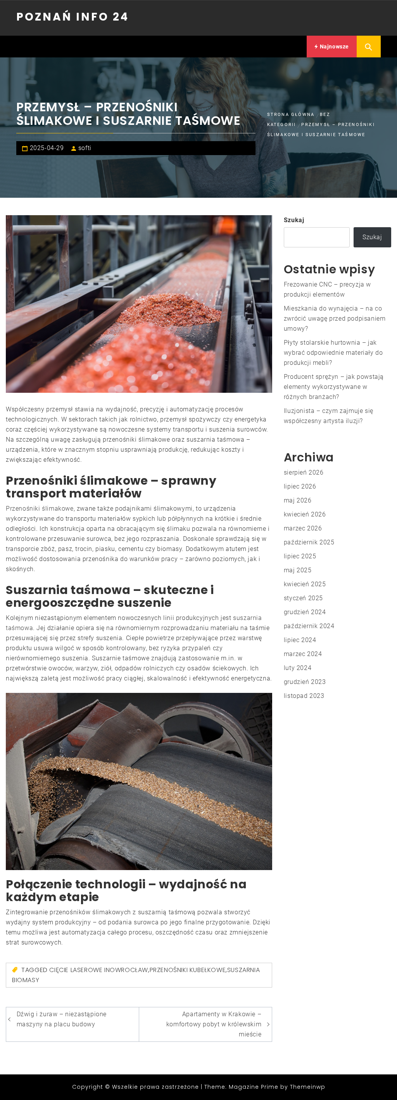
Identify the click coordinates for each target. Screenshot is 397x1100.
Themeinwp (307, 1087)
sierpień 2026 (304, 472)
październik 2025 (309, 542)
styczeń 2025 (303, 598)
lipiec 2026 (300, 486)
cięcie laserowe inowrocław (98, 969)
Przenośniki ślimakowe (40, 508)
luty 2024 (297, 668)
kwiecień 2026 (305, 514)
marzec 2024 (303, 654)
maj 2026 (298, 500)
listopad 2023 (304, 695)
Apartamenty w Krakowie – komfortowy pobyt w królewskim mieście (213, 1024)
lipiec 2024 (300, 640)
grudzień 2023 (305, 682)
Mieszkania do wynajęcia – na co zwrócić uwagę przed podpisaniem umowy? (335, 318)
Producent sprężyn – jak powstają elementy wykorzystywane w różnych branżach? (334, 387)
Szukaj (294, 220)
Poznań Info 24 (72, 16)
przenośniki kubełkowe (188, 969)
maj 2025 (298, 570)
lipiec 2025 (300, 556)
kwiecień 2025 (305, 584)
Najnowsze (333, 46)
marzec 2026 (303, 528)
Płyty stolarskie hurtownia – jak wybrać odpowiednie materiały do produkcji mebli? (333, 352)
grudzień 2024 (305, 612)
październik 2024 (309, 626)
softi (84, 148)
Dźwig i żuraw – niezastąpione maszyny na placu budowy (62, 1019)
